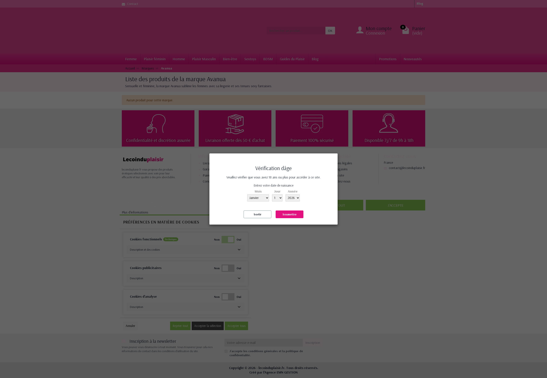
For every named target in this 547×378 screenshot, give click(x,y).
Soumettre (289, 214)
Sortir (257, 214)
